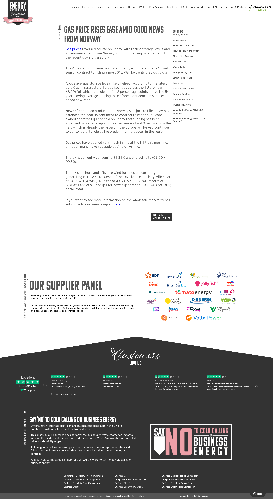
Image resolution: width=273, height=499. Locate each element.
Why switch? (179, 40)
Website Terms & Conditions (75, 496)
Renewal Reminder (182, 94)
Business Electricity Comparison (177, 483)
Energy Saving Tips (182, 72)
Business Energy (71, 487)
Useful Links (179, 67)
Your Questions (180, 34)
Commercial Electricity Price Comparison (83, 476)
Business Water (137, 7)
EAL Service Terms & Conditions (99, 496)
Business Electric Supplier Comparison (180, 476)
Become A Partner (235, 7)
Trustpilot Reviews (182, 105)
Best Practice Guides (183, 89)
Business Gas (103, 7)
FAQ (184, 7)
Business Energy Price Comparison (178, 487)
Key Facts (172, 7)
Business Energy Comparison (129, 487)
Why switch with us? (183, 45)
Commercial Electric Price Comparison (82, 479)
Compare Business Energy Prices (130, 479)
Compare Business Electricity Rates (179, 479)
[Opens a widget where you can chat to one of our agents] (258, 494)
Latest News (214, 7)
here (116, 204)
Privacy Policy (117, 496)
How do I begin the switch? (186, 51)
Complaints (140, 496)
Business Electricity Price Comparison (82, 483)
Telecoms (119, 7)
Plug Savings (156, 7)
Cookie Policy (129, 496)
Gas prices (73, 49)
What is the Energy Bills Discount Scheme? (189, 119)
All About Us (179, 62)
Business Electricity (81, 7)
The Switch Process (183, 56)
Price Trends (197, 7)
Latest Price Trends (182, 78)
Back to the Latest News (161, 216)
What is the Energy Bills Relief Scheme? (188, 111)
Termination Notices (183, 99)
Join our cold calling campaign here (52, 459)
